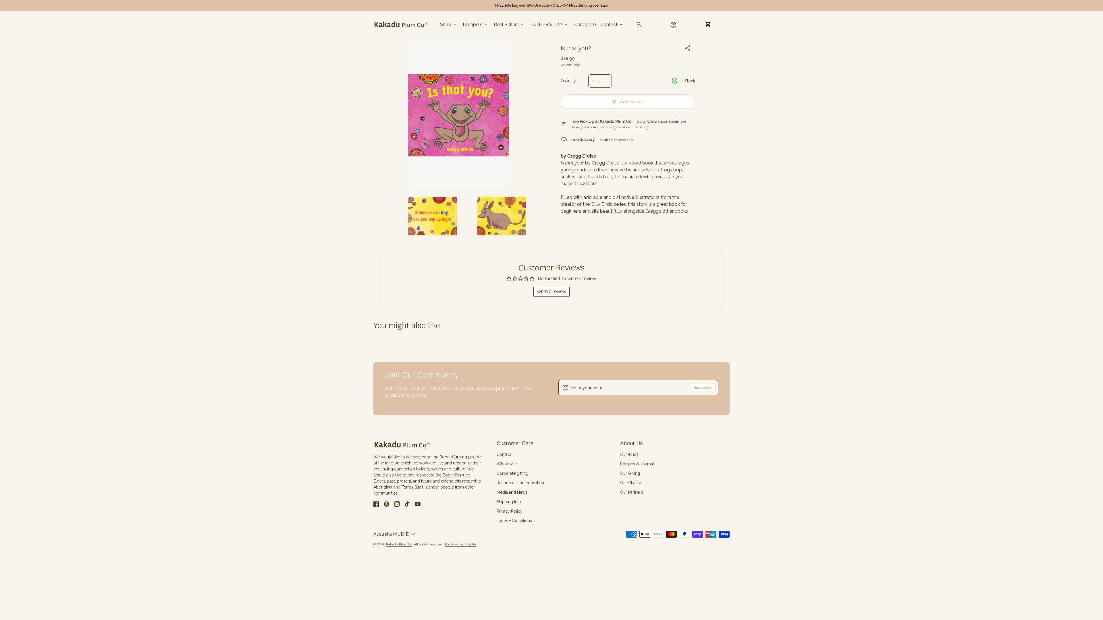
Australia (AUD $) (394, 534)
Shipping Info (509, 501)
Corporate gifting (512, 473)
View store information (630, 127)
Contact (611, 25)
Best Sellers (509, 25)
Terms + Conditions (514, 520)
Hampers (475, 25)
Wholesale (507, 464)
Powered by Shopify (460, 544)
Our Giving (630, 473)
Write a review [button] (551, 291)
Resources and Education (520, 482)
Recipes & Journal (637, 464)
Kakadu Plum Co (399, 544)
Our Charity (630, 482)
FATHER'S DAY (549, 25)
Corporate (585, 24)
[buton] (394, 534)
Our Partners (631, 492)
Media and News (512, 492)
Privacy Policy (509, 511)
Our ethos (629, 454)
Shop (448, 25)
